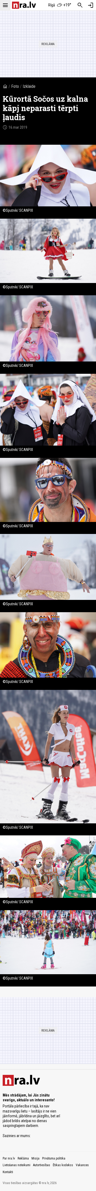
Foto (15, 86)
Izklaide (29, 86)
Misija (35, 1158)
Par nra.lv (9, 1158)
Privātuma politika (53, 1158)
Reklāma (23, 1158)
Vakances (82, 1165)
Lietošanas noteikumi (16, 1165)
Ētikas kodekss (63, 1165)
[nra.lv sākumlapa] (24, 5)
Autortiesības (41, 1165)
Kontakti (8, 1172)
